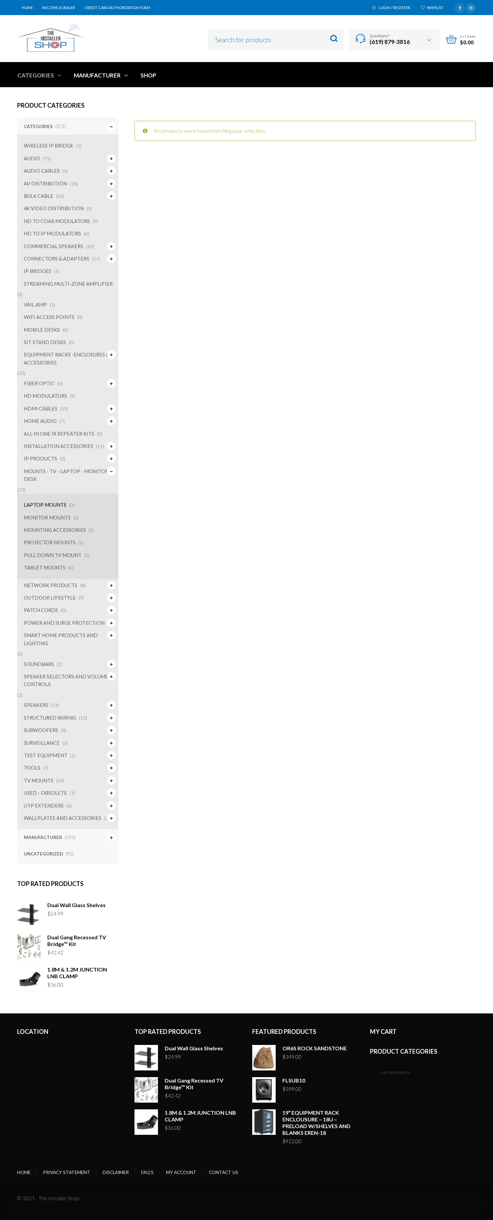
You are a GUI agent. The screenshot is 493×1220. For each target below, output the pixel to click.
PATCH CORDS (41, 610)
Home (24, 1172)
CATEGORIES (38, 126)
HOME (27, 7)
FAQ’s (147, 1172)
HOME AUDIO (40, 421)
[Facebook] (460, 7)
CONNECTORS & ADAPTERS (56, 259)
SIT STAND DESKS (45, 342)
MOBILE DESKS (42, 330)
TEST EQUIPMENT (45, 755)
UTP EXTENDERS (44, 806)
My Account (181, 1172)
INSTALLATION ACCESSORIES (58, 446)
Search (334, 39)
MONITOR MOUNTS (47, 517)
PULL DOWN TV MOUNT (52, 555)
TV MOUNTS (38, 780)
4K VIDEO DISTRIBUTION (54, 208)
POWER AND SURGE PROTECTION (64, 623)
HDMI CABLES (40, 408)
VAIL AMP (35, 305)
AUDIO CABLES (42, 171)
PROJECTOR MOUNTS (49, 542)
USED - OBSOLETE (45, 793)
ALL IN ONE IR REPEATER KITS (59, 434)
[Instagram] (471, 7)
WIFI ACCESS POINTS (49, 317)
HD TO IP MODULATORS (52, 233)
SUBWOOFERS (41, 730)
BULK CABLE (38, 196)
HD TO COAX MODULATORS (57, 221)
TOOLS (32, 768)
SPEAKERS (36, 705)
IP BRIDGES (37, 271)
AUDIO (32, 158)
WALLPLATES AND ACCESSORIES (62, 818)
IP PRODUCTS (40, 458)
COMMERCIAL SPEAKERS (53, 246)
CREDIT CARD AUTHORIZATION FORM (117, 7)
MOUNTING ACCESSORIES (55, 530)
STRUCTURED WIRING (50, 718)
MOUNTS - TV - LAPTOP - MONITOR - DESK (67, 475)
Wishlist (435, 7)
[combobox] (423, 1070)
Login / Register (394, 7)
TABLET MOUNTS (44, 567)
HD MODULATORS (45, 396)
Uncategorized (43, 853)
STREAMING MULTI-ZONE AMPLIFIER (68, 284)
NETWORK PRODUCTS (50, 585)
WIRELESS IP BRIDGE (48, 146)
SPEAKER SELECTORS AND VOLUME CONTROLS (66, 680)
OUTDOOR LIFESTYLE (50, 598)
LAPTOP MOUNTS (45, 505)
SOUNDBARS (39, 664)
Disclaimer (116, 1172)
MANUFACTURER (43, 837)
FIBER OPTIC (39, 383)
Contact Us (223, 1172)
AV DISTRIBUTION (45, 183)
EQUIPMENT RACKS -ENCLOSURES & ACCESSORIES (66, 358)
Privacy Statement (66, 1172)
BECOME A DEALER (58, 7)
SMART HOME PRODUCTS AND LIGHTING (61, 639)
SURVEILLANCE (42, 743)
